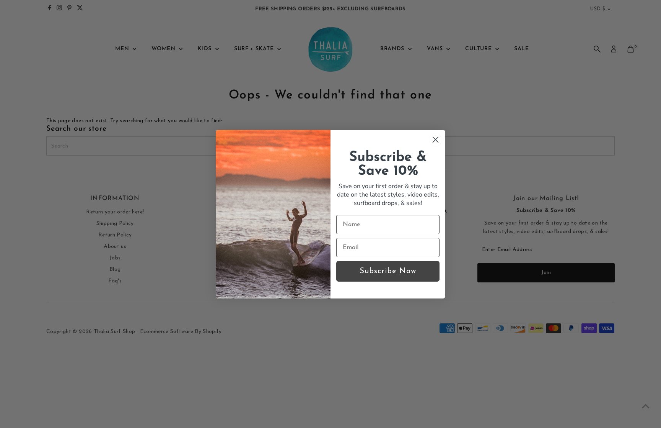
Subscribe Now (388, 271)
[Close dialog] (435, 139)
